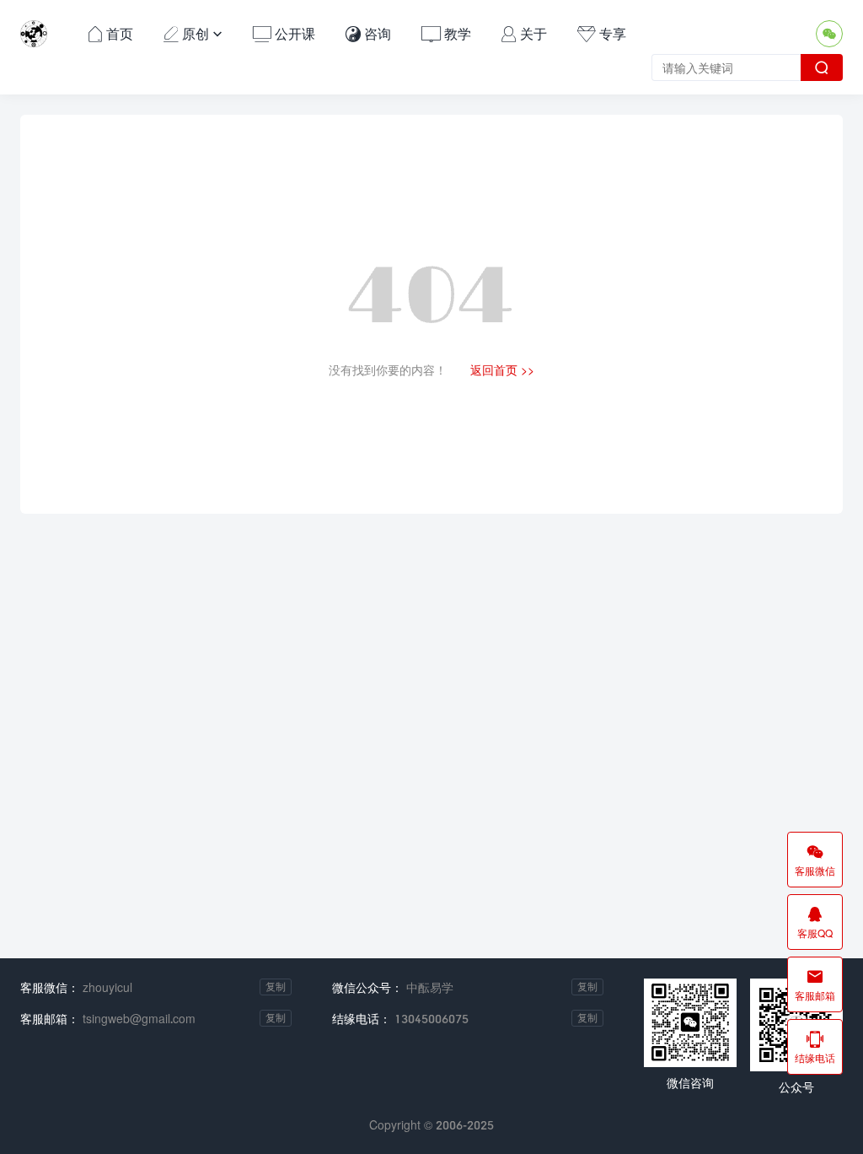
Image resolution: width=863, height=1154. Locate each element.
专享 (601, 33)
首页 (110, 33)
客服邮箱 (815, 984)
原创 (192, 33)
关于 (524, 33)
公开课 (284, 33)
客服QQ (815, 922)
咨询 (368, 33)
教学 (446, 33)
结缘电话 (815, 1047)
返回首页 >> (502, 370)
